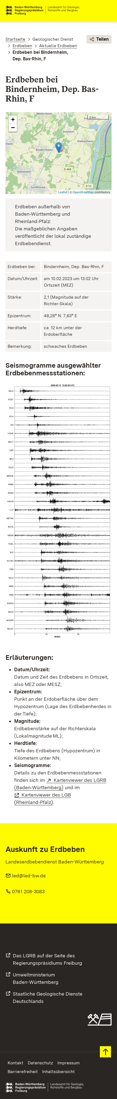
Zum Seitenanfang (105, 1052)
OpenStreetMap (83, 192)
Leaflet (62, 192)
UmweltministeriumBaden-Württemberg (36, 978)
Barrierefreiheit (23, 1071)
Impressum (68, 1062)
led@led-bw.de (29, 875)
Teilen (102, 39)
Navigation (107, 10)
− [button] (13, 127)
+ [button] (13, 119)
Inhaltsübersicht (58, 1071)
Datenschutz (40, 1062)
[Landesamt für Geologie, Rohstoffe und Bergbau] (44, 10)
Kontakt (15, 1062)
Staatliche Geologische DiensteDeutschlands (47, 997)
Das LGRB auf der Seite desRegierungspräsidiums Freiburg (47, 959)
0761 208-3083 (28, 891)
